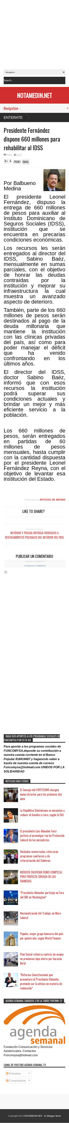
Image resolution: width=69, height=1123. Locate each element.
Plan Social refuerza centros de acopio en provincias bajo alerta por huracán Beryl (41, 958)
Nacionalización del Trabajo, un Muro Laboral (40, 915)
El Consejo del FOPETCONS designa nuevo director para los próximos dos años (41, 794)
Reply (9, 155)
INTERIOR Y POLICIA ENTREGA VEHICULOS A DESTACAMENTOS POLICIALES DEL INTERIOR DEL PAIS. (34, 535)
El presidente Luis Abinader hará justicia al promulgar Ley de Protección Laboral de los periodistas (42, 835)
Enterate (13, 117)
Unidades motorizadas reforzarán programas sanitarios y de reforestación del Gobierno (39, 856)
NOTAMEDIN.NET (34, 95)
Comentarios (17, 1080)
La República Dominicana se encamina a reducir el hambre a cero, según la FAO (42, 812)
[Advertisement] (34, 34)
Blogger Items (54, 1116)
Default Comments (35, 561)
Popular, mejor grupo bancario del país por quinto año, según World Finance (41, 936)
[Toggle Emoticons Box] (6, 572)
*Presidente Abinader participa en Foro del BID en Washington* (42, 894)
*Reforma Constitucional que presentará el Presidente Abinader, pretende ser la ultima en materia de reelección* (41, 981)
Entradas (14, 1073)
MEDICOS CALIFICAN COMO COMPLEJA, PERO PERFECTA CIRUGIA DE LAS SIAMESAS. (41, 876)
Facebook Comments (35, 566)
